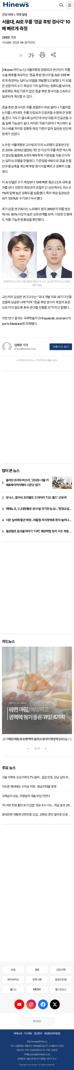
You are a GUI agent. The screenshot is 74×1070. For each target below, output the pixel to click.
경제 (37, 969)
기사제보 (28, 1033)
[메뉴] (69, 5)
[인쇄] (42, 55)
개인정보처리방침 (52, 1033)
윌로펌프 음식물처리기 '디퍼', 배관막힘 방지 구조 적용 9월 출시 (39, 531)
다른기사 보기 (61, 346)
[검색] (61, 5)
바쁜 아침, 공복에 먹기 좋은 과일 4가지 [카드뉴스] (37, 739)
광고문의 (38, 1033)
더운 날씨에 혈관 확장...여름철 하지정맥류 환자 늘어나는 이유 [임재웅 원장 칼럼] (39, 520)
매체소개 (18, 1033)
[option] (37, 694)
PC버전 (37, 1021)
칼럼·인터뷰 (61, 979)
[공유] (53, 55)
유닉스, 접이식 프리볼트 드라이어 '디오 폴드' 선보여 (36, 497)
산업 (13, 969)
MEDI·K (37, 989)
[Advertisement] (37, 418)
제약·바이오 (13, 979)
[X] (55, 1004)
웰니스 (13, 989)
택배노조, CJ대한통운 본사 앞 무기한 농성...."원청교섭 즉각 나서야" (39, 509)
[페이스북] (43, 1004)
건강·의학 (61, 969)
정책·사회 (37, 979)
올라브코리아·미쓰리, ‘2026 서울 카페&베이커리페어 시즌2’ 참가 (27, 482)
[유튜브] (19, 1004)
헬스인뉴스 (60, 989)
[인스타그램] (31, 1004)
